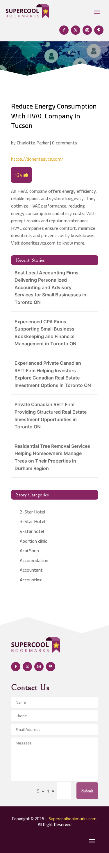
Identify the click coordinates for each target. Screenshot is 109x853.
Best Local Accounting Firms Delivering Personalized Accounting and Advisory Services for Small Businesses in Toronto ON (50, 287)
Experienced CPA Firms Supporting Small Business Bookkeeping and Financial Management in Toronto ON (45, 333)
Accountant (31, 570)
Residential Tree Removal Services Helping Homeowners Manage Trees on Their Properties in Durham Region (52, 457)
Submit (87, 790)
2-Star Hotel (32, 511)
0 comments (64, 142)
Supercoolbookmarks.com (73, 819)
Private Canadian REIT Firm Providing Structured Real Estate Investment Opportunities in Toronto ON (51, 415)
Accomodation (34, 560)
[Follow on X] (75, 30)
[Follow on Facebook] (64, 30)
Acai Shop (29, 550)
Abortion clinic (33, 541)
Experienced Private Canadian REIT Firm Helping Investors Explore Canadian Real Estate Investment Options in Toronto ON (53, 374)
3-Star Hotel (32, 521)
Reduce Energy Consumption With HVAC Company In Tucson (54, 116)
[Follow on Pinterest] (98, 30)
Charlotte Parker (33, 142)
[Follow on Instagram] (87, 30)
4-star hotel (32, 531)
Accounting (31, 579)
